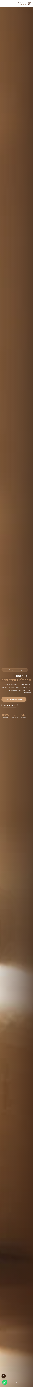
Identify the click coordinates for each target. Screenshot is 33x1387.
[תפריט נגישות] (3, 1376)
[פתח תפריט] (3, 3)
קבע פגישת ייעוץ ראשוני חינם (15, 699)
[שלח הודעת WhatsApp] (4, 1382)
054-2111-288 (8, 705)
